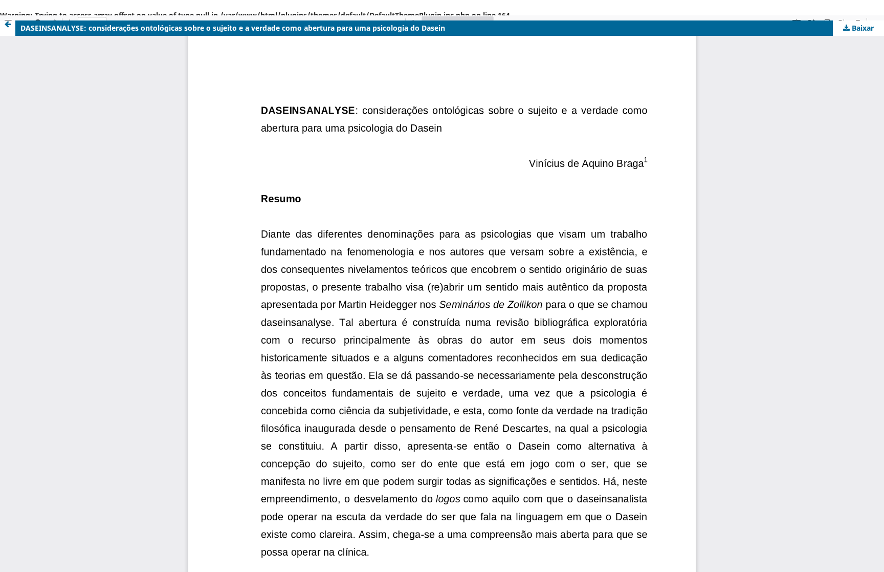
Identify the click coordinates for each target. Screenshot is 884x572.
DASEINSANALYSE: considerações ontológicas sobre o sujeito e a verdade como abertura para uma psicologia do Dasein (232, 28)
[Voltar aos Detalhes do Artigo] (7, 28)
